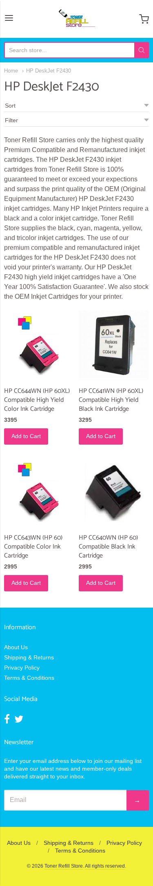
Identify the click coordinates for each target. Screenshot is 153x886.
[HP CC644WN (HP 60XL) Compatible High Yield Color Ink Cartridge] (39, 345)
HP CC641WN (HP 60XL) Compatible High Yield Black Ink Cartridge (111, 400)
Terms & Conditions (29, 677)
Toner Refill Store (63, 866)
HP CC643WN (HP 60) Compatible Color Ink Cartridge (33, 546)
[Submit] (141, 50)
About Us (16, 647)
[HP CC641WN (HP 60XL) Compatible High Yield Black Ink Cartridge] (114, 345)
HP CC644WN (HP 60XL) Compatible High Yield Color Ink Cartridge (37, 400)
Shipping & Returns (29, 657)
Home (11, 71)
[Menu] (9, 18)
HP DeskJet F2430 (48, 71)
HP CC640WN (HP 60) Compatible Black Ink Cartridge (108, 546)
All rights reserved (105, 866)
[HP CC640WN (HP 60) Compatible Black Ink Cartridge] (114, 492)
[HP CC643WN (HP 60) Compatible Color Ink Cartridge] (39, 492)
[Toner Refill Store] (76, 19)
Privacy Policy (22, 667)
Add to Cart (26, 436)
